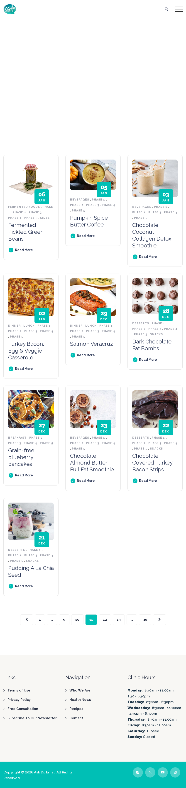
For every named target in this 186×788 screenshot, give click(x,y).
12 (105, 620)
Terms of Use (18, 690)
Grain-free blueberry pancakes (21, 457)
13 (119, 620)
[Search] (166, 9)
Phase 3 (35, 212)
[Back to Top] (176, 780)
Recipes (76, 709)
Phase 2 (19, 212)
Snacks (156, 334)
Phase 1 (98, 199)
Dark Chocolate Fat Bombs (151, 345)
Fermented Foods (24, 206)
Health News (80, 700)
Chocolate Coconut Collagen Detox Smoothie (151, 235)
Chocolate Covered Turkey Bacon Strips (152, 462)
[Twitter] (150, 772)
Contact (76, 718)
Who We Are (80, 690)
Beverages (79, 199)
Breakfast (17, 437)
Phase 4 (15, 217)
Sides (45, 217)
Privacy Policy (19, 700)
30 (145, 620)
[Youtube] (163, 772)
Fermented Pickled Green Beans (26, 232)
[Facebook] (138, 772)
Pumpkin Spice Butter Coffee (89, 221)
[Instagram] (175, 772)
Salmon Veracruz (91, 344)
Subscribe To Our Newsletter (32, 718)
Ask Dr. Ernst (44, 772)
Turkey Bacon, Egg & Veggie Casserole (26, 351)
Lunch (29, 325)
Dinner (14, 325)
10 (77, 620)
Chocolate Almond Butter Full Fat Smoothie (92, 462)
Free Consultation (22, 709)
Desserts (140, 323)
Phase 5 (30, 217)
